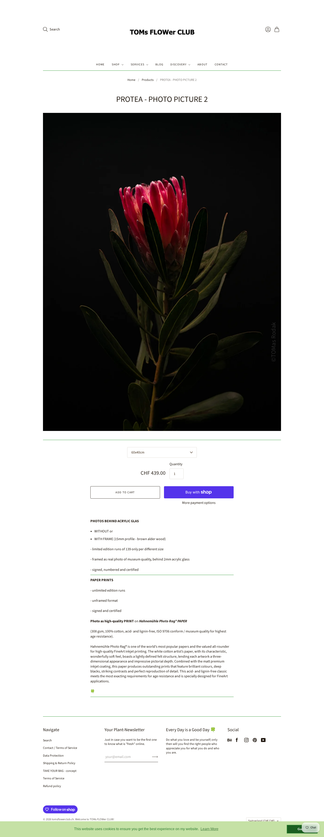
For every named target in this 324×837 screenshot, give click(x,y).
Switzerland (261, 821)
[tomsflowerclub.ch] (162, 29)
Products (148, 80)
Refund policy (52, 786)
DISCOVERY (178, 65)
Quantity (175, 464)
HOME (100, 65)
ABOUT (202, 65)
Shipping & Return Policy (59, 763)
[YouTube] (263, 741)
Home (131, 80)
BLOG (159, 65)
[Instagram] (246, 741)
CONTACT (221, 65)
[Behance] (229, 741)
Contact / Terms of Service (60, 748)
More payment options (199, 502)
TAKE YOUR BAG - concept (59, 771)
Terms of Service (53, 778)
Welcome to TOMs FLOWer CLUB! (94, 819)
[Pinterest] (255, 741)
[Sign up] (155, 757)
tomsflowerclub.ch (63, 819)
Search (47, 740)
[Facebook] (237, 741)
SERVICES (137, 65)
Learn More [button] (209, 829)
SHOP (116, 65)
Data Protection (53, 755)
